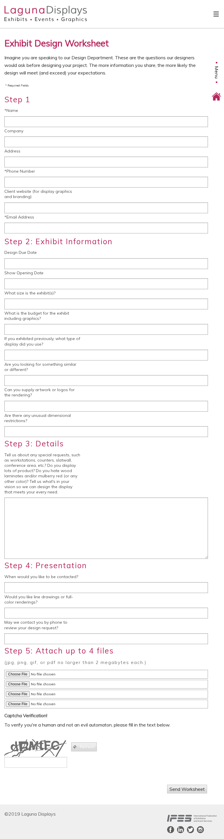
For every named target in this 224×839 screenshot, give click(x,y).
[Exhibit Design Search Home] (216, 92)
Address (12, 151)
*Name (11, 110)
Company (13, 131)
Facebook (170, 829)
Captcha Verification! (25, 715)
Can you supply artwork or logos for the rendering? (39, 392)
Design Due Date (20, 252)
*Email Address (19, 217)
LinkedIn (180, 829)
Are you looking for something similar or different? (40, 367)
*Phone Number (19, 171)
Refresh (87, 746)
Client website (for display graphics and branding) (38, 194)
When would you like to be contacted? (41, 576)
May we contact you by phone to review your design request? (35, 625)
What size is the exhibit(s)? (29, 293)
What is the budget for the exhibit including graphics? (36, 316)
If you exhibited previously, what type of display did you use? (42, 341)
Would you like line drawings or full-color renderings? (38, 599)
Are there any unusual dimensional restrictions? (37, 418)
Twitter (190, 829)
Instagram (200, 829)
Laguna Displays (35, 14)
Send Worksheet (187, 789)
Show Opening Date (23, 272)
